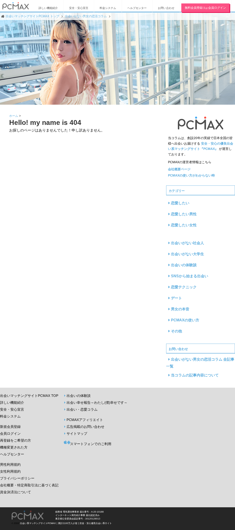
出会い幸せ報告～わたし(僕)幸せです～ (97, 402)
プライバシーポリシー (17, 478)
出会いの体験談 (184, 265)
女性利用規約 (10, 471)
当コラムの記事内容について (195, 375)
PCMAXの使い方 (185, 320)
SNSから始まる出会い (189, 276)
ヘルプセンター (12, 454)
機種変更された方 (14, 447)
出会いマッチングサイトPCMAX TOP (29, 396)
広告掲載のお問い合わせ (85, 427)
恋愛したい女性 (184, 225)
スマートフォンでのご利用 (90, 444)
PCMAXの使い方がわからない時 (191, 175)
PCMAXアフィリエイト (85, 420)
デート (176, 298)
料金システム (10, 416)
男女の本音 (180, 309)
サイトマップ (77, 433)
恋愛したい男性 (184, 214)
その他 (176, 331)
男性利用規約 (10, 464)
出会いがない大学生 (187, 254)
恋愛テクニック (184, 287)
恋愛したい (180, 203)
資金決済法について (15, 492)
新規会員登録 (10, 427)
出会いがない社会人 (187, 243)
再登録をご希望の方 (15, 440)
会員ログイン (10, 433)
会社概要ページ (179, 169)
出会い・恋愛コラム (82, 409)
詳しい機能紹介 (12, 402)
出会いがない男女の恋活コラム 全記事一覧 (200, 362)
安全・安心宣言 (12, 409)
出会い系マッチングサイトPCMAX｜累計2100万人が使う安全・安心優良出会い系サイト (66, 523)
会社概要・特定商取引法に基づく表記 (29, 485)
